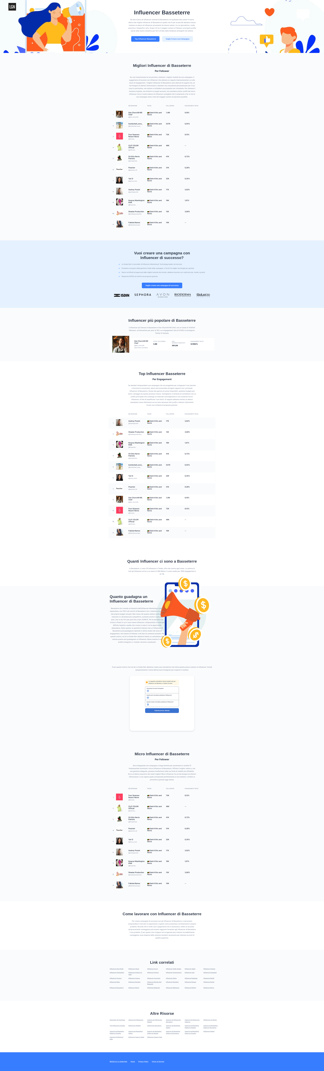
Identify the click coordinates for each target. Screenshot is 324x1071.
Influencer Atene (171, 978)
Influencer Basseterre (117, 988)
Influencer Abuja (133, 969)
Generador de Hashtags (117, 1020)
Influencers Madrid (134, 1026)
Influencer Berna (208, 988)
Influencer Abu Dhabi (116, 969)
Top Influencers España (117, 1026)
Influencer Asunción (153, 978)
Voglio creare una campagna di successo (162, 285)
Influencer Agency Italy (154, 1037)
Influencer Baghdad (191, 978)
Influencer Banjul (208, 982)
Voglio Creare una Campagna (177, 39)
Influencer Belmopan (172, 988)
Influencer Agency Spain (136, 1037)
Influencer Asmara (116, 978)
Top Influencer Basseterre (145, 39)
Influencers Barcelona (154, 1026)
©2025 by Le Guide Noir (118, 1061)
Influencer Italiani (208, 1031)
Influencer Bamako (134, 982)
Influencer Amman (209, 969)
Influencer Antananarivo (174, 972)
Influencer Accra (152, 969)
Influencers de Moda (210, 1020)
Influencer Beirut (133, 988)
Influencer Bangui (190, 982)
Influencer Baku (115, 982)
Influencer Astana (134, 978)
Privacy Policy (143, 1061)
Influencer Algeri (190, 969)
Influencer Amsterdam (117, 972)
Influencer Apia (189, 972)
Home (133, 1061)
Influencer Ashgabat (210, 972)
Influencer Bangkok (172, 982)
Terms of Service (158, 1061)
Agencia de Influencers (135, 1020)
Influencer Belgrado (153, 988)
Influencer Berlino (190, 988)
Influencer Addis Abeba (173, 969)
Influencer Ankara (153, 972)
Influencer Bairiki (208, 978)
